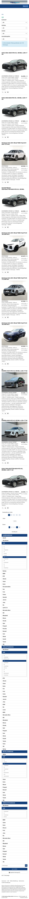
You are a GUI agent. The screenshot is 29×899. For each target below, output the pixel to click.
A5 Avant (5, 553)
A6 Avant (5, 555)
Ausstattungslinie (6, 36)
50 (14, 515)
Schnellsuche (14, 531)
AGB (8, 880)
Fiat (4, 589)
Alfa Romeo (5, 540)
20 (11, 515)
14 (19, 527)
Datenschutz (21, 880)
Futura (4, 594)
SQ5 (4, 774)
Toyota (4, 641)
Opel (4, 623)
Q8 (4, 671)
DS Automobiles (6, 586)
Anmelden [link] (15, 869)
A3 (4, 548)
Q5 (4, 560)
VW (3, 644)
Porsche (5, 628)
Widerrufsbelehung (14, 880)
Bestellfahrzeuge (8, 751)
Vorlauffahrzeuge (8, 647)
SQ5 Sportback (6, 776)
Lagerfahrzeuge (7, 535)
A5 (4, 551)
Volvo (4, 743)
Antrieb (3, 31)
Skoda (4, 636)
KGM (4, 704)
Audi (4, 543)
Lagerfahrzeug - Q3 (14, 161)
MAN (4, 712)
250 (19, 515)
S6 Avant (5, 816)
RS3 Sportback (6, 673)
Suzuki (4, 639)
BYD (4, 576)
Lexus (4, 709)
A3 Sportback (6, 549)
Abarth (4, 538)
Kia (3, 605)
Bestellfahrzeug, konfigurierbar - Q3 (14, 71)
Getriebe (4, 25)
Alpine (4, 754)
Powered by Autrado (23, 897)
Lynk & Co (5, 607)
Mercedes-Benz (6, 610)
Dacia (4, 584)
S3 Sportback (6, 567)
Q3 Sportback (6, 558)
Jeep (4, 602)
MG (3, 613)
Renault (4, 631)
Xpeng (4, 749)
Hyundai (5, 597)
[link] (3, 92)
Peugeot (5, 626)
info (3, 14)
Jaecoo (4, 599)
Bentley (4, 571)
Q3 (4, 557)
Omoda (4, 620)
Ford (4, 592)
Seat (4, 634)
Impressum (4, 880)
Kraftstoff (4, 19)
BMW (4, 573)
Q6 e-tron (5, 667)
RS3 (4, 770)
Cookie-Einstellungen (6, 882)
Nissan (4, 618)
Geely (4, 694)
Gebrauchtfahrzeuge (9, 803)
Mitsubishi (5, 615)
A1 (4, 546)
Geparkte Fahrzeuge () (15, 872)
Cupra (4, 581)
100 (16, 515)
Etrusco (4, 827)
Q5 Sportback (6, 562)
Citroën (4, 579)
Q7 (4, 564)
